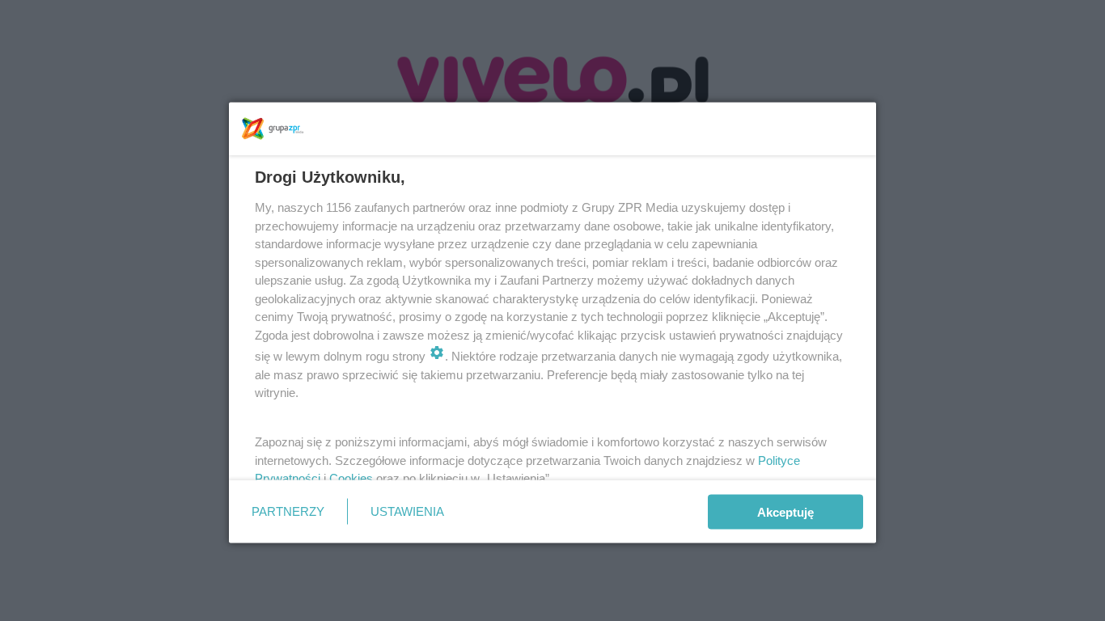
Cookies (351, 478)
